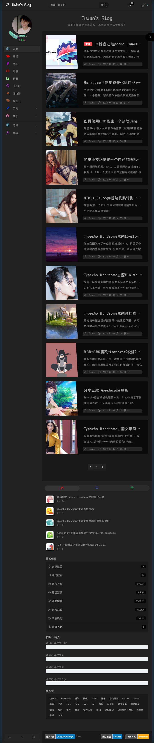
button (125, 698)
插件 (77, 698)
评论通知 (109, 709)
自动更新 (113, 698)
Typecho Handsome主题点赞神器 (75, 509)
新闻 (77, 709)
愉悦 (52, 709)
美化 (85, 698)
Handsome (66, 698)
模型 (52, 704)
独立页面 (122, 704)
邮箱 (98, 709)
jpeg (85, 704)
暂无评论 (138, 141)
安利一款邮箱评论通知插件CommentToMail (81, 545)
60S (60, 715)
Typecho (53, 698)
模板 (101, 704)
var (93, 704)
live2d (136, 698)
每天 (60, 709)
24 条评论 (138, 64)
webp (68, 704)
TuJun (92, 64)
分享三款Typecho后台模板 (106, 390)
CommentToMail (125, 709)
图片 (60, 704)
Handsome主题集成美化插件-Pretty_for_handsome (86, 532)
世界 (68, 709)
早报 (52, 715)
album (94, 698)
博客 (103, 698)
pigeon (140, 709)
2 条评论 (137, 102)
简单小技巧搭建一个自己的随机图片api (117, 159)
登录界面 (135, 704)
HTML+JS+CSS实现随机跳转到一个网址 (116, 198)
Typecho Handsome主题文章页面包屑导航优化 (83, 521)
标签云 (110, 704)
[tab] (62, 488)
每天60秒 (87, 709)
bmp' (77, 704)
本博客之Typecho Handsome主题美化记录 (80, 497)
